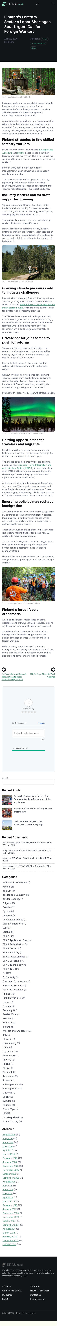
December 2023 (11, 1240)
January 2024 (10, 1236)
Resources (8, 1076)
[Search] (37, 4)
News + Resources (39, 1290)
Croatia (7, 907)
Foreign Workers (38, 43)
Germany (7, 1010)
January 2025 (10, 1209)
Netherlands (9, 1055)
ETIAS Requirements (14, 956)
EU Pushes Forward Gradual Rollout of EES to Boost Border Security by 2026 (14, 677)
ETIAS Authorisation (13, 944)
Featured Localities (13, 989)
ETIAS (6, 936)
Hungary (7, 1022)
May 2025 (7, 1193)
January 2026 (10, 1162)
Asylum (6, 886)
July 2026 (8, 1138)
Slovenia (7, 1092)
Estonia (6, 932)
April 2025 (8, 1197)
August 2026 (9, 1134)
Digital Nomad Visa (13, 923)
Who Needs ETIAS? (12, 1290)
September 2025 (11, 1177)
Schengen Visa (11, 1088)
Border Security (11, 899)
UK (4, 1113)
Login (42, 723)
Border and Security (14, 895)
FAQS (5, 1299)
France (6, 1002)
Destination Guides (13, 919)
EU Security (9, 977)
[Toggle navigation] (53, 4)
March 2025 (9, 1201)
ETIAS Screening (12, 961)
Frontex (7, 1006)
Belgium (7, 890)
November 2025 (11, 1170)
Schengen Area (11, 1084)
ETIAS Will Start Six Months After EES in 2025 (27, 843)
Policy (6, 1068)
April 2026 (8, 1150)
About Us (7, 1286)
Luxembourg (9, 1043)
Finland (44, 39)
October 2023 (9, 1244)
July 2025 (7, 1185)
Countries (35, 1286)
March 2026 (9, 1154)
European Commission (15, 981)
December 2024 (11, 1213)
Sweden (7, 1101)
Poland (6, 1064)
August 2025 (9, 1181)
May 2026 (8, 1146)
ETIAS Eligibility (11, 952)
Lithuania (7, 1039)
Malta (5, 1047)
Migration (8, 1051)
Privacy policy (37, 1299)
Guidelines (7, 1295)
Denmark (7, 915)
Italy (5, 1035)
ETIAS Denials (10, 948)
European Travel (12, 985)
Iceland (6, 1027)
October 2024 (10, 1221)
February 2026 (10, 1158)
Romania (7, 1080)
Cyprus (6, 911)
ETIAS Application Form (15, 940)
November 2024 (11, 1217)
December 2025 (11, 1166)
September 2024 (11, 1225)
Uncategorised (11, 1117)
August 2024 (9, 1228)
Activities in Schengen (15, 882)
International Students (15, 1031)
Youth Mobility (10, 1121)
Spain (6, 1096)
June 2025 (8, 1189)
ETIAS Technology (13, 965)
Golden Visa (9, 1014)
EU (4, 973)
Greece (7, 1018)
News (33, 48)
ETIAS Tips (8, 969)
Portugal (7, 1072)
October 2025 (9, 1174)
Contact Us (35, 1295)
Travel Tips (9, 1109)
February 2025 (10, 1205)
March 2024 (9, 1232)
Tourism (7, 1105)
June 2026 (8, 1142)
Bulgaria (7, 903)
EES (5, 928)
